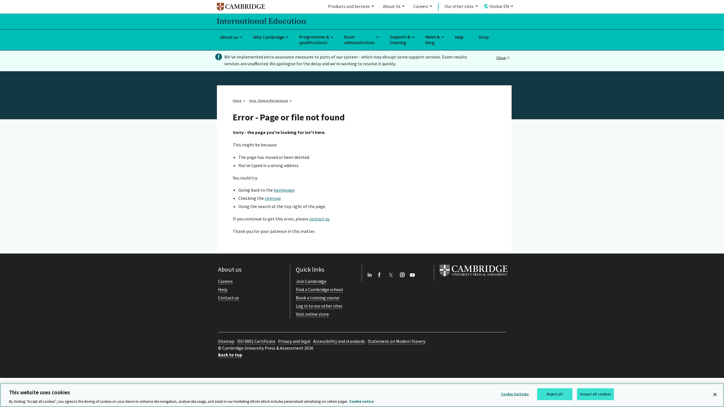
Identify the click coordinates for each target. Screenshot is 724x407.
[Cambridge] (241, 8)
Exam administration (359, 40)
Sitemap (226, 341)
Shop (484, 37)
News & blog (432, 40)
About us (229, 37)
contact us (319, 219)
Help (459, 37)
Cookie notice (361, 401)
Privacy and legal (294, 341)
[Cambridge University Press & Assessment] (474, 277)
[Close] (715, 394)
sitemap (273, 198)
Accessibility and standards (339, 341)
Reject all (555, 393)
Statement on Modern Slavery (396, 341)
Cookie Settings (515, 393)
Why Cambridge (268, 37)
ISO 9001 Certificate (256, 341)
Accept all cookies (595, 393)
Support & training (400, 40)
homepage (284, 190)
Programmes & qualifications (314, 40)
